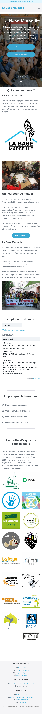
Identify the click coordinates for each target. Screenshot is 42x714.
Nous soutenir (21, 47)
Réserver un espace (21, 55)
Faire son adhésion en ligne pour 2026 (21, 1)
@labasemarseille (22, 700)
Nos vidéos (22, 702)
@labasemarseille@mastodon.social (22, 697)
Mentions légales (21, 709)
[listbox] (12, 325)
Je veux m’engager (21, 235)
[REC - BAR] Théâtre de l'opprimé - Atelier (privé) (18, 355)
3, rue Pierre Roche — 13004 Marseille (22, 684)
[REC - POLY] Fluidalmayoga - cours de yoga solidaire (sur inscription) (19, 364)
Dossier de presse (22, 675)
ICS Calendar (36, 378)
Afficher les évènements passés (13, 330)
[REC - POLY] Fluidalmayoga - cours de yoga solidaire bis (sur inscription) (19, 347)
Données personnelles (31, 706)
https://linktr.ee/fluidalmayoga (12, 373)
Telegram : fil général (22, 673)
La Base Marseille (13, 7)
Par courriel (22, 668)
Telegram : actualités (22, 670)
